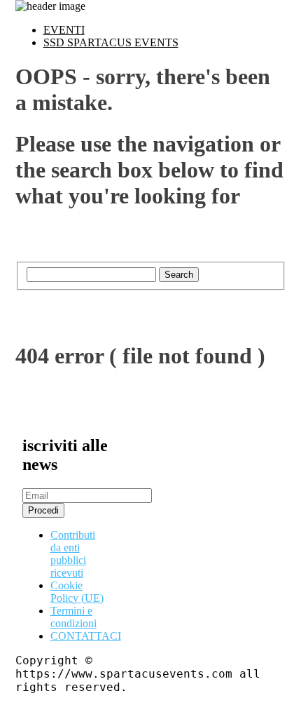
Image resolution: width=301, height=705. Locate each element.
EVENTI (64, 30)
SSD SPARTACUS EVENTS (110, 42)
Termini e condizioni (73, 617)
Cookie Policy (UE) (77, 591)
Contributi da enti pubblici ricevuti (72, 554)
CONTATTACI (85, 636)
